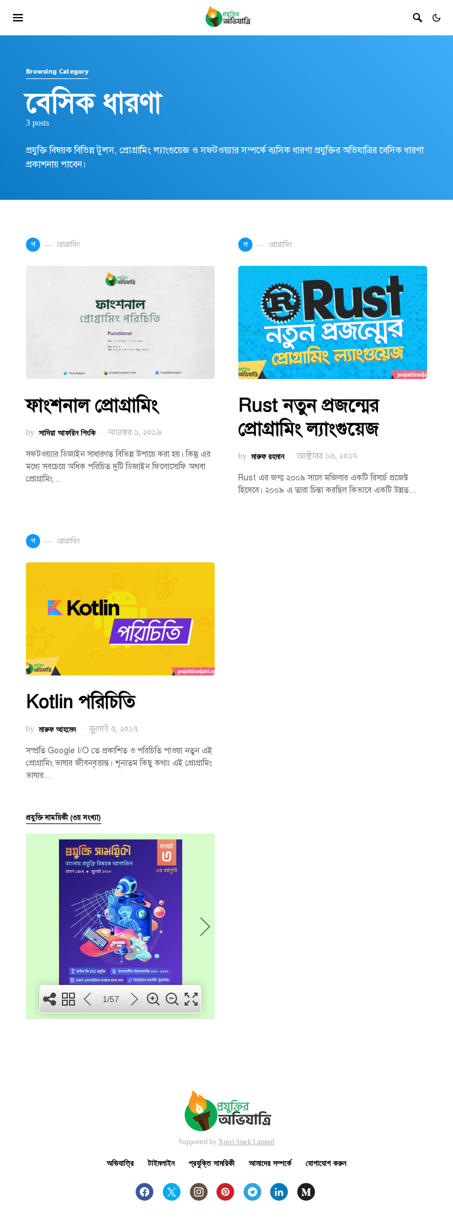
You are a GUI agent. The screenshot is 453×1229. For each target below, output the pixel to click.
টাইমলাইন (161, 1162)
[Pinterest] (225, 1192)
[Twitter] (171, 1192)
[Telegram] (252, 1192)
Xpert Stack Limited (246, 1141)
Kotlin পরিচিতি (80, 701)
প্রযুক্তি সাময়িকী (212, 1162)
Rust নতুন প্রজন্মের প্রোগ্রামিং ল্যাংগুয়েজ (308, 416)
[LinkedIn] (279, 1192)
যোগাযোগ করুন (326, 1162)
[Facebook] (144, 1192)
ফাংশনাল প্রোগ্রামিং (92, 405)
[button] (436, 17)
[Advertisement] (332, 883)
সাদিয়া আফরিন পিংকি (67, 432)
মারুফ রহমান (267, 456)
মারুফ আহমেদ (57, 729)
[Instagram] (199, 1192)
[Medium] (306, 1192)
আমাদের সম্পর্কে (270, 1162)
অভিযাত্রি (120, 1162)
